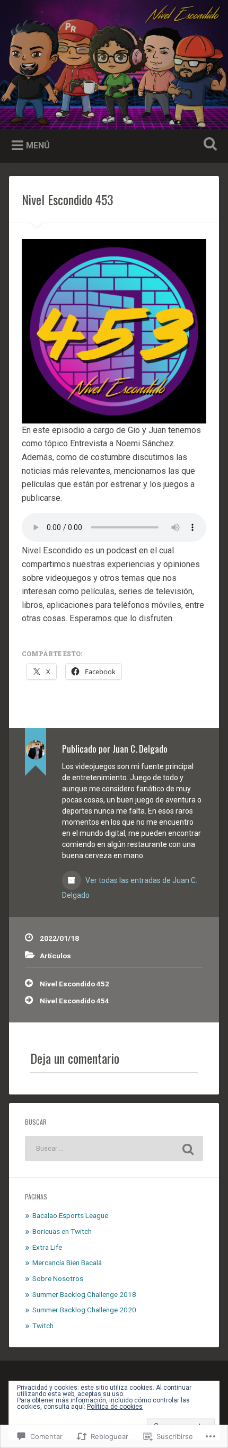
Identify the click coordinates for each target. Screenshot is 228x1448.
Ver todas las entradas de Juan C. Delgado (129, 887)
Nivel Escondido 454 (74, 1000)
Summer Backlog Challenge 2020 (84, 1309)
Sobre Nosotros (57, 1278)
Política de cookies (115, 1406)
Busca (208, 145)
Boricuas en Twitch (62, 1231)
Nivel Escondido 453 (67, 199)
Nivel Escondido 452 (74, 983)
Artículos (55, 955)
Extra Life (47, 1247)
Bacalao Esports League (70, 1215)
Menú (38, 145)
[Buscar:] (114, 1148)
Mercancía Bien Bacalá (67, 1262)
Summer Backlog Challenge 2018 (84, 1294)
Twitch (43, 1325)
